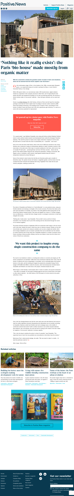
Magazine (70, 5)
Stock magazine (29, 485)
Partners (27, 473)
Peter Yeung (3, 81)
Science (3, 481)
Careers (27, 487)
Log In (62, 8)
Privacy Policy (57, 492)
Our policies (16, 481)
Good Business (42, 383)
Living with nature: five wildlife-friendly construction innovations (36, 373)
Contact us (15, 476)
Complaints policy (17, 483)
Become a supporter (30, 476)
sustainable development (47, 435)
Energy (2, 85)
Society (2, 473)
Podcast (3, 488)
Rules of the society (18, 488)
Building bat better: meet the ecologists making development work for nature (12, 373)
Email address (54, 483)
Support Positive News (58, 5)
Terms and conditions (18, 486)
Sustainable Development (4, 90)
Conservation (4, 383)
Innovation (3, 88)
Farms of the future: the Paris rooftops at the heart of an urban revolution (61, 373)
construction (24, 435)
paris (38, 435)
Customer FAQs (17, 478)
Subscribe (37, 127)
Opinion (3, 486)
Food (64, 383)
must (39, 271)
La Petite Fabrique (22, 102)
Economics (3, 483)
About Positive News (18, 473)
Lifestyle (3, 478)
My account (28, 482)
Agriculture (52, 383)
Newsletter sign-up (52, 8)
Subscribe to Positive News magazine (37, 425)
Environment (3, 86)
